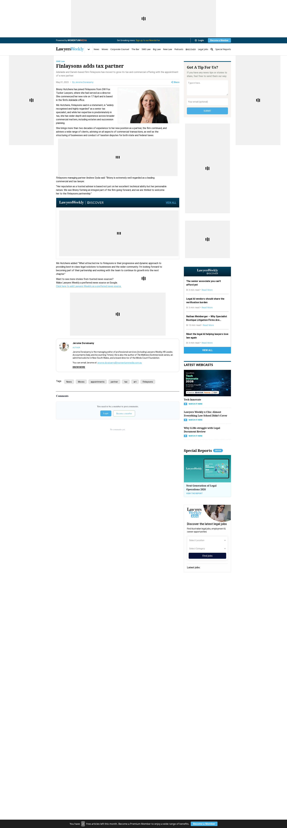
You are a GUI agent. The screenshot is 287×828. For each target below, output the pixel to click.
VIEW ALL (171, 202)
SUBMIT (207, 111)
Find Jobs (207, 555)
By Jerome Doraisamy (82, 82)
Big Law (157, 49)
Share (176, 82)
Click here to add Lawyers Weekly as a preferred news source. (88, 286)
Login (201, 40)
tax (125, 382)
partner (114, 382)
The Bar (135, 49)
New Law (167, 49)
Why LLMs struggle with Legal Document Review (202, 429)
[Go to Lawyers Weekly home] (70, 49)
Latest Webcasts (198, 364)
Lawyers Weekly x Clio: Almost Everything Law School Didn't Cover (205, 413)
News (96, 49)
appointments (97, 382)
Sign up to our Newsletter (148, 40)
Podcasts (178, 49)
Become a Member (219, 40)
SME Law (146, 49)
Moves (105, 49)
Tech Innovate (192, 399)
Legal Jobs (203, 49)
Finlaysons (148, 382)
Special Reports (223, 49)
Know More (79, 367)
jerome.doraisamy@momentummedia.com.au (119, 362)
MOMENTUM (77, 40)
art (135, 382)
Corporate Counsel (119, 49)
